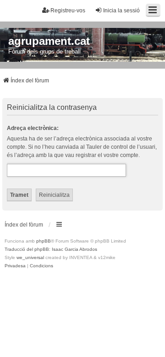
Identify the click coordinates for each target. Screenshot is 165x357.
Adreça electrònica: (33, 128)
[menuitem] (15, 266)
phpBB (43, 240)
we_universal (30, 257)
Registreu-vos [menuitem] (67, 10)
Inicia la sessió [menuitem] (121, 10)
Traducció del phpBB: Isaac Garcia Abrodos (51, 249)
